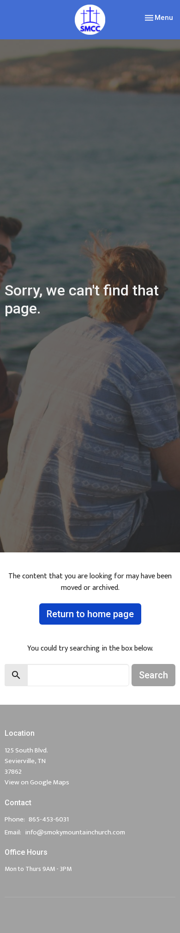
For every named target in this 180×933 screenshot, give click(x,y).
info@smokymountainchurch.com (75, 832)
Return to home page (90, 614)
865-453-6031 (49, 819)
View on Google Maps (37, 782)
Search (153, 675)
